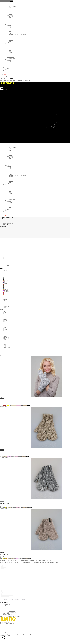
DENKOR (4, 318)
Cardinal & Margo (6, 315)
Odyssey (5, 336)
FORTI (4, 326)
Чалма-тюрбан (11, 30)
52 (3, 248)
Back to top (2, 640)
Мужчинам (4, 43)
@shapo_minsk (57, 625)
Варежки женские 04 (4, 554)
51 (3, 247)
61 (3, 258)
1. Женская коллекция (6, 221)
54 (4, 250)
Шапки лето (11, 35)
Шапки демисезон (12, 36)
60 (3, 257)
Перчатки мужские (12, 58)
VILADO (4, 346)
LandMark (5, 329)
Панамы (10, 9)
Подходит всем (6, 265)
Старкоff (5, 351)
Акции (6, 69)
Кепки (10, 13)
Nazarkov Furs (6, 334)
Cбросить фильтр (3, 354)
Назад (3, 228)
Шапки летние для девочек (7, 614)
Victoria (4, 345)
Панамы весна (11, 37)
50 (3, 246)
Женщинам (4, 2)
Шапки (10, 8)
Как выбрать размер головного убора (7, 629)
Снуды (10, 19)
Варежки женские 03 (4, 503)
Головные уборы (9, 5)
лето (4, 272)
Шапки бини (11, 49)
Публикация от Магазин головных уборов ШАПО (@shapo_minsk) (14, 599)
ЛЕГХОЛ (5, 349)
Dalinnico (5, 317)
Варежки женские (12, 610)
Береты (10, 11)
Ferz (4, 323)
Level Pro (5, 330)
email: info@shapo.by (4, 622)
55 (4, 251)
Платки (10, 17)
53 (3, 249)
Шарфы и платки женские (11, 612)
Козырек (10, 33)
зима (4, 271)
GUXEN (4, 327)
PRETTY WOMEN (6, 337)
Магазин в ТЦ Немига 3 (6, 71)
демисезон (5, 270)
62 (3, 259)
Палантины (11, 16)
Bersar (4, 313)
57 (3, 254)
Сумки (8, 42)
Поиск (11, 78)
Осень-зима (7, 4)
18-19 (4, 245)
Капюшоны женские (12, 6)
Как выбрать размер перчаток (5, 628)
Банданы (10, 26)
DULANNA (5, 320)
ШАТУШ (4, 352)
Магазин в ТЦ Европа (6, 72)
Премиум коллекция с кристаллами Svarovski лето (18, 34)
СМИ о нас (4, 70)
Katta (4, 328)
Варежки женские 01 (4, 452)
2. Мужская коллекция (6, 613)
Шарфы (10, 54)
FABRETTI (5, 322)
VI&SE (4, 344)
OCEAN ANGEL (6, 335)
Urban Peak (5, 341)
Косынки (10, 18)
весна (4, 273)
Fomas (4, 325)
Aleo (4, 311)
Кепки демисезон (12, 62)
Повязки (10, 14)
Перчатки (10, 22)
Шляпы (10, 7)
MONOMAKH (5, 331)
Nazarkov (5, 332)
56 (3, 252)
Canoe (4, 314)
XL (3, 264)
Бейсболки (10, 10)
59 (3, 256)
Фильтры (2, 240)
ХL (3, 266)
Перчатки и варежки (10, 20)
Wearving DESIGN (6, 347)
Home (3, 219)
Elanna (4, 321)
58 (3, 255)
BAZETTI (4, 312)
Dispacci (5, 319)
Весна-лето (7, 24)
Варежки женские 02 (4, 401)
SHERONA (5, 339)
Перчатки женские (12, 611)
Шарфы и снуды (9, 53)
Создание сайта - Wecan (5, 635)
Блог (3, 67)
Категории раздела (3, 226)
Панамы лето (11, 28)
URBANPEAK (5, 343)
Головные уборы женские (11, 607)
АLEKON (4, 348)
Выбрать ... (2, 398)
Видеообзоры (7, 68)
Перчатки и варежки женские (7, 223)
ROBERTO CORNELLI (6, 338)
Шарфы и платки (10, 15)
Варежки (10, 23)
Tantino (4, 340)
